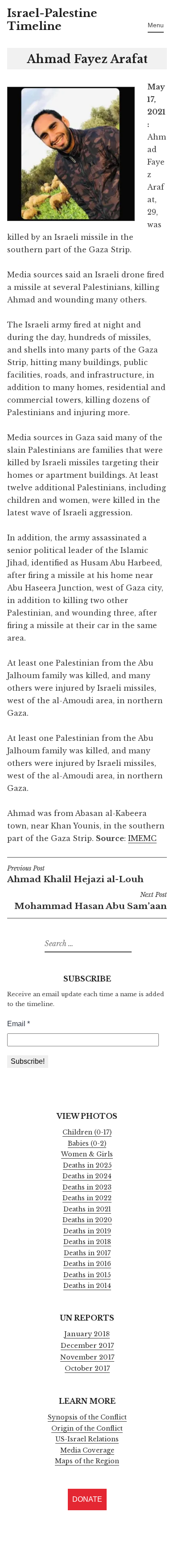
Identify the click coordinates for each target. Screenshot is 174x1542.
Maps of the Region (87, 1461)
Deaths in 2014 (87, 1286)
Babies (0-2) (87, 1143)
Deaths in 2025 (87, 1165)
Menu (156, 25)
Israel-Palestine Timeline (52, 20)
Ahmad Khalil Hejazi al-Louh (75, 875)
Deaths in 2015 (87, 1275)
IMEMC (142, 838)
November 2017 (87, 1357)
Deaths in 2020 (87, 1220)
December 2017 (87, 1346)
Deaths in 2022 (87, 1198)
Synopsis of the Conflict (87, 1417)
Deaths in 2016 (87, 1264)
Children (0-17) (87, 1132)
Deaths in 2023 (87, 1187)
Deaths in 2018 (87, 1242)
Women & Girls (87, 1154)
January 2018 (87, 1334)
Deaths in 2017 (87, 1253)
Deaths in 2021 (87, 1209)
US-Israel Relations (87, 1439)
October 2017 (87, 1368)
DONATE (87, 1499)
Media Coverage (87, 1450)
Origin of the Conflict (87, 1428)
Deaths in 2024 (87, 1176)
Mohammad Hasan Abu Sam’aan (90, 901)
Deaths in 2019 (87, 1231)
